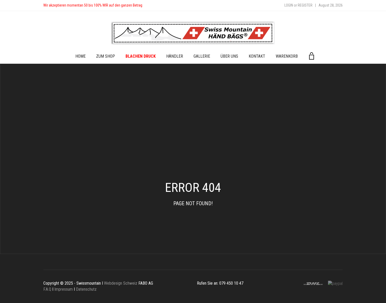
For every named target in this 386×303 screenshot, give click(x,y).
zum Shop (105, 56)
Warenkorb (287, 56)
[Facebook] (151, 5)
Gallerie (202, 56)
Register (305, 5)
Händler (174, 56)
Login (288, 5)
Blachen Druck (141, 56)
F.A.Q (47, 289)
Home (80, 56)
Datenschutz (86, 289)
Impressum (63, 289)
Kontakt (257, 56)
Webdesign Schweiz (120, 283)
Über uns (229, 56)
